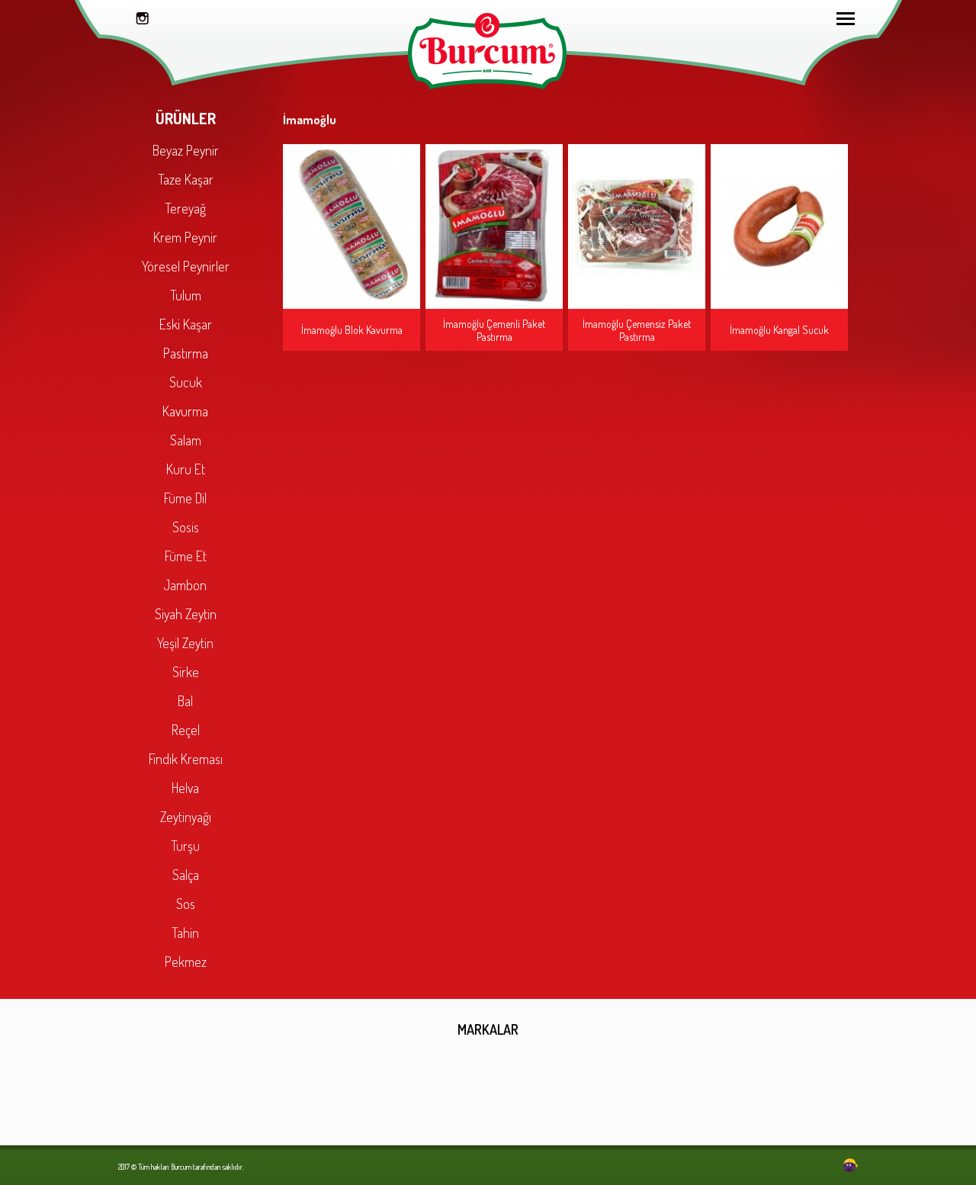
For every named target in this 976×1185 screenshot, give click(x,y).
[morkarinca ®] (827, 1166)
